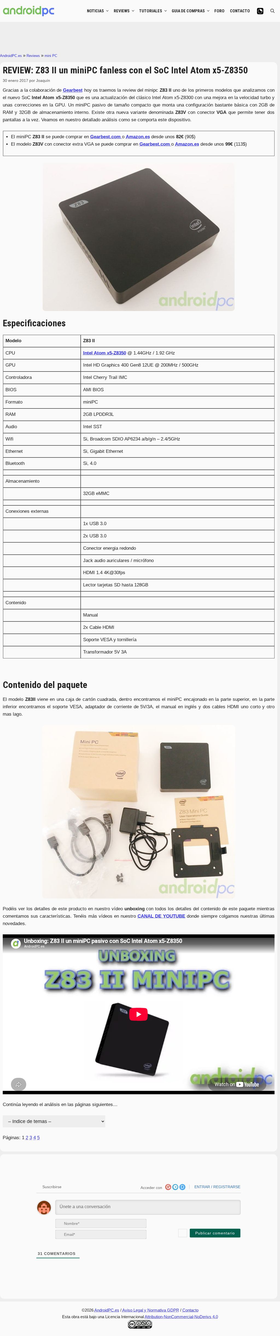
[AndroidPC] (29, 11)
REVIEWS (122, 10)
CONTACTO (240, 10)
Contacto (190, 1310)
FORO (219, 10)
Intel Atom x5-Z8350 (104, 353)
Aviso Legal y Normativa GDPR (150, 1310)
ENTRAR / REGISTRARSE (216, 1187)
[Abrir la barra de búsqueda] (272, 11)
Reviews (33, 56)
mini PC (51, 56)
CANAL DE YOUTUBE (161, 916)
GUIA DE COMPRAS (188, 10)
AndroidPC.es (11, 56)
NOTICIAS (95, 10)
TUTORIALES (150, 10)
